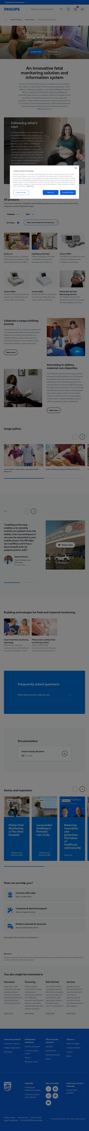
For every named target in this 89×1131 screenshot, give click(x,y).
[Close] (76, 168)
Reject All (51, 192)
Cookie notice (30, 186)
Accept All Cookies (68, 192)
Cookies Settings (21, 192)
